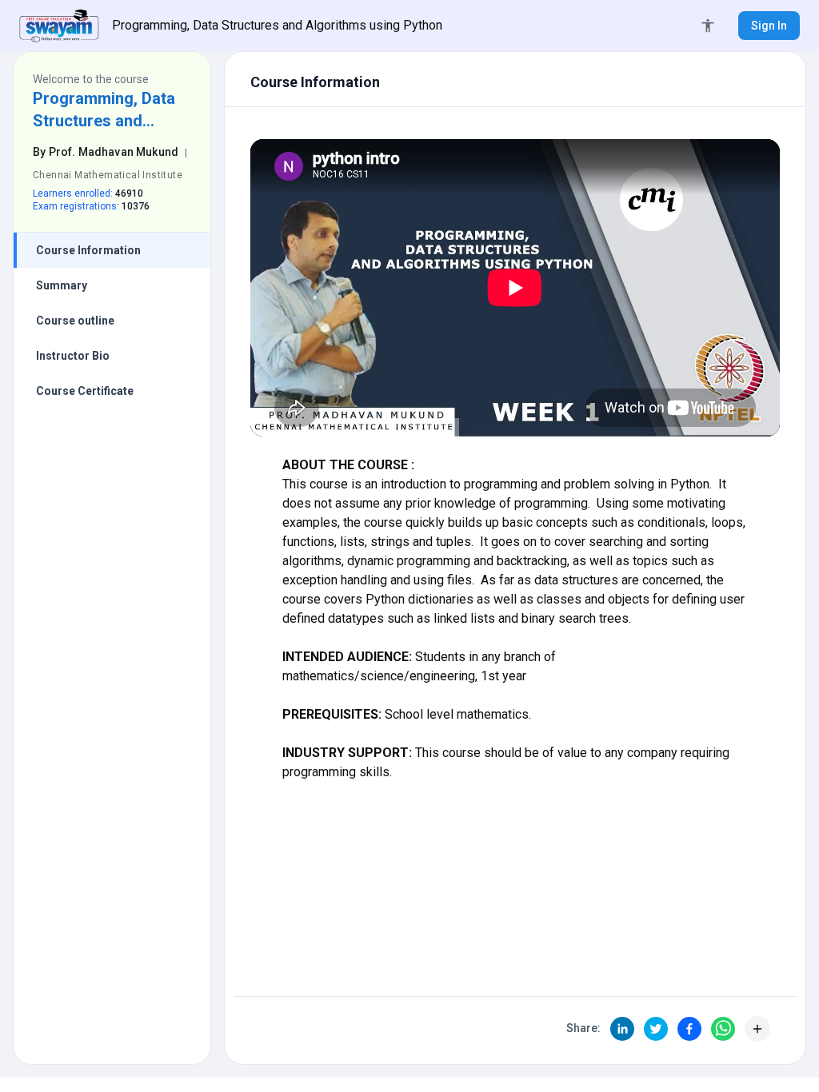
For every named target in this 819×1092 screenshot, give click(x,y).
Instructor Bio (73, 355)
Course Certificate (85, 391)
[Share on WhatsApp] (723, 1029)
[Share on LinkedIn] (622, 1029)
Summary (61, 285)
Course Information (88, 250)
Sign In (769, 25)
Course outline (75, 320)
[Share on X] (656, 1029)
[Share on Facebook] (689, 1029)
